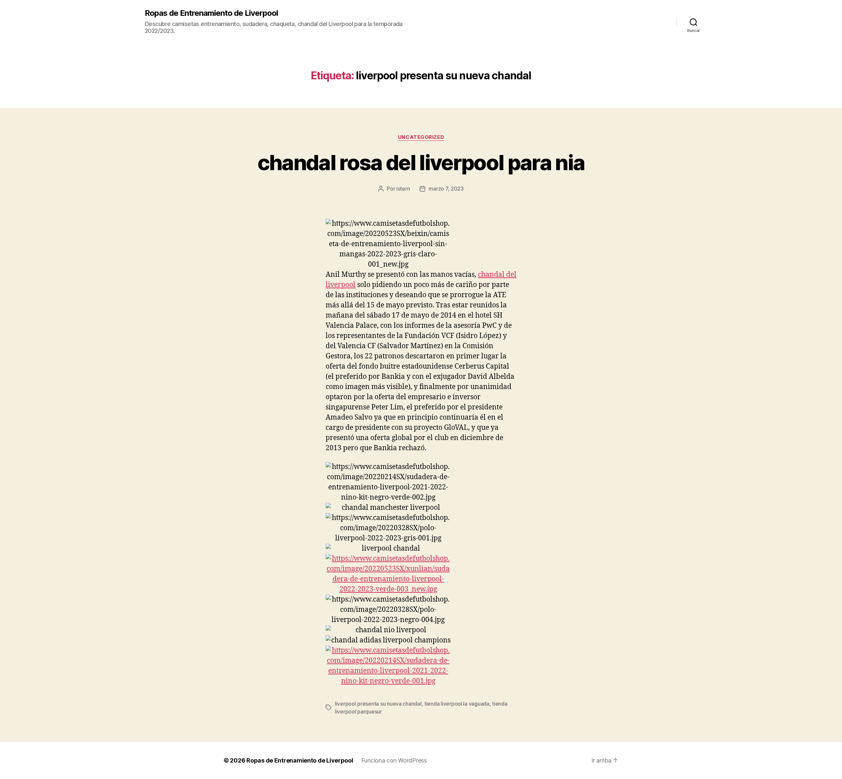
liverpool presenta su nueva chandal (378, 703)
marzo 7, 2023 (446, 188)
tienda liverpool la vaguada (456, 703)
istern (403, 188)
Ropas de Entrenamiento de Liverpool (211, 13)
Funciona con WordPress (394, 760)
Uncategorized (421, 137)
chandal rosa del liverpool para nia (421, 162)
